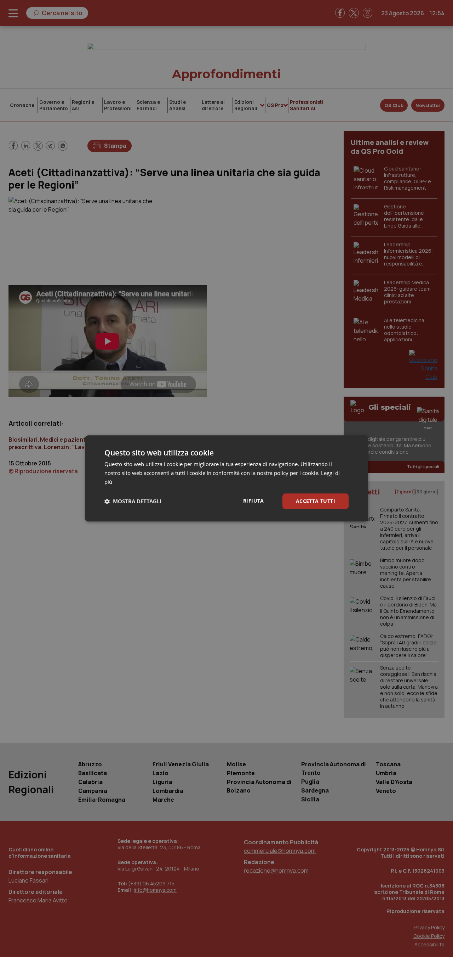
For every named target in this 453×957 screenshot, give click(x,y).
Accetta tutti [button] (315, 501)
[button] (132, 501)
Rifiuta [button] (253, 500)
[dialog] (226, 478)
